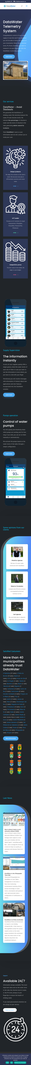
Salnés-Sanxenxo (12, 722)
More (14, 186)
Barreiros (9, 683)
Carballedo (10, 689)
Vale (7, 1062)
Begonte (17, 686)
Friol (16, 696)
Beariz (20, 683)
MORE (14, 232)
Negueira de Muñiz (17, 704)
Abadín (16, 676)
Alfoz (9, 678)
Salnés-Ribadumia (18, 720)
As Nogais (10, 681)
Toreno (15, 727)
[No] (29, 1059)
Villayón (9, 733)
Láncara (19, 699)
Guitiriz (9, 699)
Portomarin (10, 709)
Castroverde (15, 691)
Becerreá (6, 686)
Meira (8, 702)
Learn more (9, 56)
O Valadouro (10, 707)
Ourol (22, 707)
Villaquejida (19, 730)
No (11, 1062)
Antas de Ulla (21, 678)
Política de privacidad (20, 1062)
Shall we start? (9, 1010)
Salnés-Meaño (19, 715)
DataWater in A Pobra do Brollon (14, 920)
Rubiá (12, 712)
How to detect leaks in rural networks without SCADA (13, 830)
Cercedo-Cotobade (8, 694)
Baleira (22, 681)
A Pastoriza (6, 673)
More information (11, 738)
